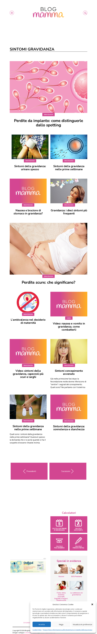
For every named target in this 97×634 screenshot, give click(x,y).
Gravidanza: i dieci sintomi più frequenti (69, 212)
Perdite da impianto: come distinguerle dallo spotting (48, 123)
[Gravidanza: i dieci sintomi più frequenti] (68, 191)
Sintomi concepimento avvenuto (69, 372)
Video (69, 318)
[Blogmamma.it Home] (48, 12)
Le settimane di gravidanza (76, 594)
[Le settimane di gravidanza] (76, 585)
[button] (92, 604)
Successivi (65, 471)
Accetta (42, 624)
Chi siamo (26, 623)
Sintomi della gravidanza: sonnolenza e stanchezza (69, 428)
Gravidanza (48, 114)
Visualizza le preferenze (82, 624)
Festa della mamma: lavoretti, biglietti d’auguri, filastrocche (61, 596)
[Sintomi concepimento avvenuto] (68, 351)
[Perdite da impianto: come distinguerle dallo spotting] (48, 87)
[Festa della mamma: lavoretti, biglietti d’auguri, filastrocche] (61, 585)
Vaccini (61, 576)
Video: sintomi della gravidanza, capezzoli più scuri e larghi (28, 374)
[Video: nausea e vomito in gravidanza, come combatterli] (68, 304)
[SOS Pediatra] (76, 569)
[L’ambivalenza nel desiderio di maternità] (28, 302)
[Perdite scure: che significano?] (48, 249)
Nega (61, 624)
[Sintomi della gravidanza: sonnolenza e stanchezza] (68, 407)
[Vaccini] (61, 569)
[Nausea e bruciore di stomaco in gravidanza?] (28, 191)
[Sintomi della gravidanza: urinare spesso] (30, 147)
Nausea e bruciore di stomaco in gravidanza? (28, 212)
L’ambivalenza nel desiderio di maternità (28, 321)
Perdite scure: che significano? (48, 282)
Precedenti (31, 471)
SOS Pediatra (76, 576)
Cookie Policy (37, 630)
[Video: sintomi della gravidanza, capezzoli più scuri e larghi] (28, 351)
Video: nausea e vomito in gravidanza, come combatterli (69, 327)
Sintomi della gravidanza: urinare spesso (30, 167)
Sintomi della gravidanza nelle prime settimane (68, 167)
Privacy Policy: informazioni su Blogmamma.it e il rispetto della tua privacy (67, 630)
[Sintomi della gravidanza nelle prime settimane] (68, 147)
